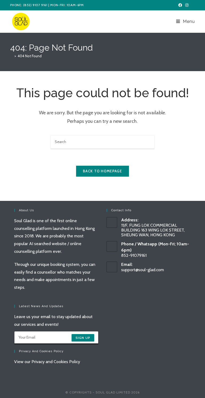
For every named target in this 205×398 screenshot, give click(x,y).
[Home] (11, 56)
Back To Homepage (102, 171)
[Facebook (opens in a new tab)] (180, 5)
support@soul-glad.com (142, 269)
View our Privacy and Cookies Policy (47, 361)
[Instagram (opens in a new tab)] (187, 5)
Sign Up (83, 338)
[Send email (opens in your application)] (192, 5)
